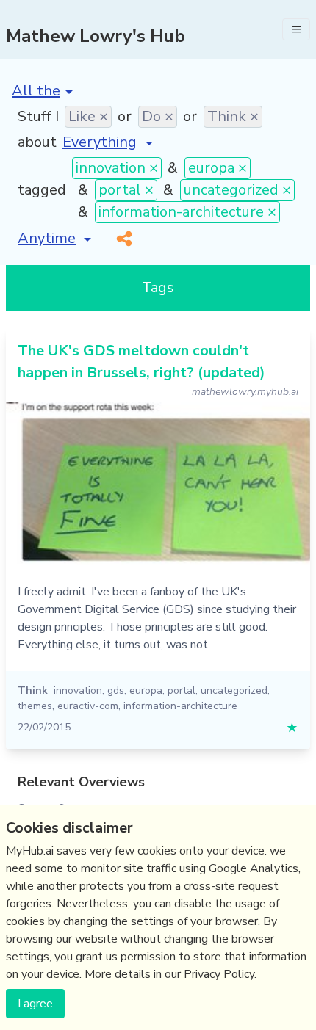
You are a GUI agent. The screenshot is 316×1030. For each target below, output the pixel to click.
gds (115, 690)
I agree (35, 1003)
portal (181, 690)
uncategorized (234, 690)
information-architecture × (187, 212)
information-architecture (180, 706)
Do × (157, 116)
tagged (42, 190)
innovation (78, 690)
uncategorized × (237, 190)
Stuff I (38, 116)
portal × (126, 190)
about (37, 142)
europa (145, 690)
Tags (158, 287)
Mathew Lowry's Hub (95, 36)
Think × (233, 116)
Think (33, 690)
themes (35, 706)
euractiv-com (87, 706)
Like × (88, 116)
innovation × (117, 168)
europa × (217, 168)
